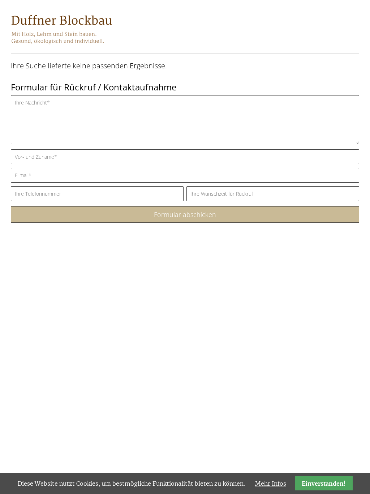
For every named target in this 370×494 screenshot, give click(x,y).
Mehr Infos (270, 483)
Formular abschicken (185, 214)
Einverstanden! (324, 483)
